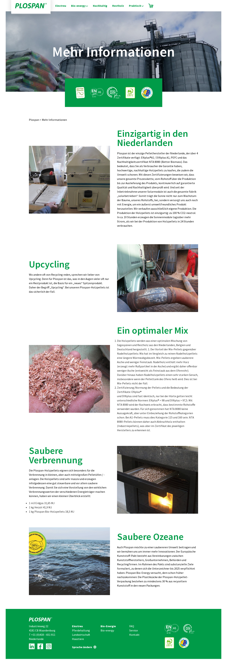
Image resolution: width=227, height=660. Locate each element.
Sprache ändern (82, 647)
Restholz (118, 5)
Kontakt (134, 634)
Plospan (34, 119)
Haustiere (78, 639)
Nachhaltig (100, 5)
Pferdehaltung (81, 630)
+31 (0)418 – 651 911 (43, 634)
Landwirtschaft (81, 634)
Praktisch (135, 5)
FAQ (131, 626)
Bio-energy (78, 5)
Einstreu (60, 5)
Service (133, 630)
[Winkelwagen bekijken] (150, 5)
